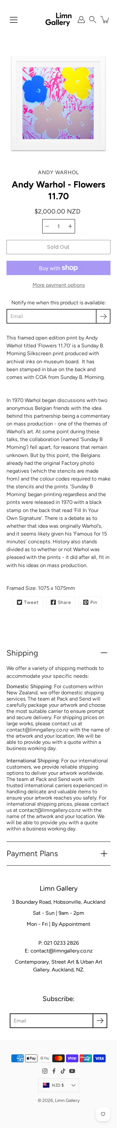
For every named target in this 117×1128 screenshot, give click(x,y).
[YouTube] (72, 1071)
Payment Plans (32, 853)
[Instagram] (45, 1071)
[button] (92, 19)
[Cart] (105, 19)
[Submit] (100, 1020)
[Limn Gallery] (59, 19)
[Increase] (70, 226)
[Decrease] (47, 226)
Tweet (31, 602)
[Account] (81, 19)
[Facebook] (54, 1071)
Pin (94, 602)
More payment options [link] (58, 285)
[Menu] (13, 20)
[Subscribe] (103, 316)
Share (64, 602)
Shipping (22, 653)
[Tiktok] (63, 1071)
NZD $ (58, 1085)
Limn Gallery (67, 1100)
